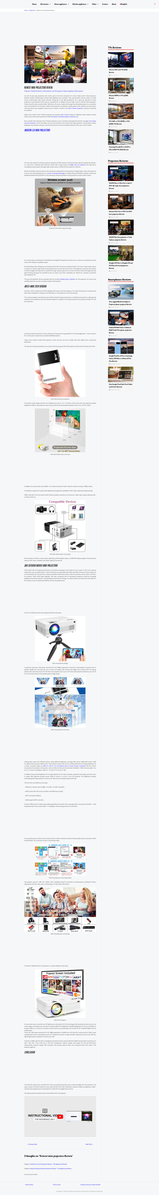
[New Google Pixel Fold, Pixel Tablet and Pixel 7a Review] (121, 374)
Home (34, 4)
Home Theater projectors (75, 108)
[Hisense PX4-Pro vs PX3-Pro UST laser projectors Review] (121, 201)
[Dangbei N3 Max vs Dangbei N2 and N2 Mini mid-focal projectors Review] (121, 253)
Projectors (32, 10)
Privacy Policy (29, 1184)
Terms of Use (57, 1184)
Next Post (90, 1144)
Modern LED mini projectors (37, 130)
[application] (50, 4)
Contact (105, 4)
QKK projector (79, 91)
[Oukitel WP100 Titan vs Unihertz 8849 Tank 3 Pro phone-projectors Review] (121, 317)
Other (94, 4)
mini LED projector (57, 91)
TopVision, (72, 279)
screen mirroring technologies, (56, 173)
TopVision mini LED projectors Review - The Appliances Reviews (48, 1164)
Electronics (44, 4)
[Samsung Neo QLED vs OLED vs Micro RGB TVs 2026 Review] (121, 137)
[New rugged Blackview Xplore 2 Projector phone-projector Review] (121, 291)
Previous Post (32, 1144)
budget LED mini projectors (77, 164)
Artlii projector (47, 91)
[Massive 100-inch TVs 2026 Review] (121, 59)
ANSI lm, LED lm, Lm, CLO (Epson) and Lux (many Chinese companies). (64, 766)
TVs (111, 55)
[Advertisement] (79, 26)
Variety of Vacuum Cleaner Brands (90, 1184)
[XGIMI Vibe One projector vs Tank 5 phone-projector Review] (121, 227)
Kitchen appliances (79, 4)
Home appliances (60, 4)
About (114, 4)
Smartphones (114, 287)
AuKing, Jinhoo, (64, 279)
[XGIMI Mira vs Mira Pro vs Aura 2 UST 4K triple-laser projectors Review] (121, 173)
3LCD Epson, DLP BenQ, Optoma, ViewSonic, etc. (64, 116)
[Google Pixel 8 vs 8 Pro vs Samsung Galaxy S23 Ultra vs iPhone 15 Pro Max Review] (121, 346)
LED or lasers (65, 114)
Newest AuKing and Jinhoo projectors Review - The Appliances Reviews (50, 1168)
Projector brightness (68, 91)
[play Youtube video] (60, 1116)
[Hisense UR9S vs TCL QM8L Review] (121, 85)
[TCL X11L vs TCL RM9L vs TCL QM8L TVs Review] (121, 111)
